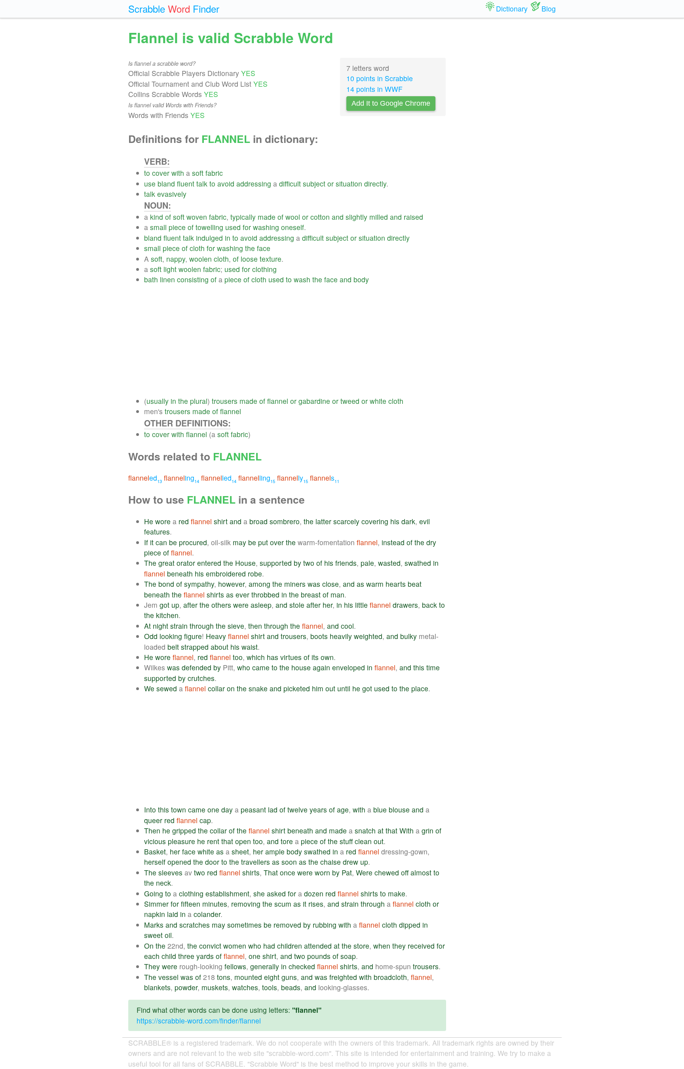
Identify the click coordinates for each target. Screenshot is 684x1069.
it (152, 542)
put (263, 542)
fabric (214, 173)
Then (152, 830)
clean (363, 841)
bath (151, 279)
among (259, 584)
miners (295, 584)
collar (216, 688)
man (337, 594)
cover (160, 173)
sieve (236, 626)
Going (153, 893)
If (146, 542)
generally (264, 966)
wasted (389, 563)
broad (258, 521)
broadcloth (390, 977)
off (404, 872)
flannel (277, 401)
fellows (235, 966)
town (178, 809)
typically (243, 217)
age (343, 809)
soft (197, 173)
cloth (197, 248)
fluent (185, 183)
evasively (171, 194)
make (396, 893)
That (271, 872)
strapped (195, 647)
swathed (418, 563)
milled (378, 217)
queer (153, 820)
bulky (408, 636)
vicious (155, 841)
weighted (368, 636)
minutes (214, 904)
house (301, 667)
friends (346, 563)
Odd (151, 636)
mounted (248, 977)
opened (179, 862)
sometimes (244, 925)
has (272, 657)
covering (374, 521)
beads (290, 987)
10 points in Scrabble (379, 78)
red (184, 521)
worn (322, 872)
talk (201, 183)
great (166, 563)
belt (173, 647)
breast (311, 594)
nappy (175, 259)
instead (393, 542)
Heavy (216, 636)
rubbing (324, 925)
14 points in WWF (374, 89)
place (419, 688)
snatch (365, 830)
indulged (209, 238)
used (233, 227)
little (361, 605)
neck (163, 883)
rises (315, 904)
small (158, 227)
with (177, 173)
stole (296, 605)
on (231, 688)
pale (367, 563)
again (321, 667)
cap (205, 820)
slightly (356, 217)
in (227, 238)
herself (154, 862)
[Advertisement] (295, 340)
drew (350, 862)
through (202, 626)
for (247, 227)
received (421, 946)
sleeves (170, 872)
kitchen (167, 615)
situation (349, 183)
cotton (320, 217)
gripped (184, 830)
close (330, 584)
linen (167, 279)
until (343, 688)
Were (364, 872)
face (263, 248)
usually (157, 401)
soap (348, 956)
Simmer (156, 904)
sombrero (285, 521)
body (361, 279)
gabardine (314, 401)
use (150, 183)
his (394, 521)
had (269, 946)
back (429, 605)
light (170, 269)
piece (177, 227)
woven (196, 217)
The (150, 563)
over (277, 542)
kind (156, 217)
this (418, 667)
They (152, 966)
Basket (155, 851)
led (218, 478)
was (314, 584)
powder (186, 987)
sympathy (199, 584)
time (433, 667)
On (149, 946)
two (308, 563)
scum (282, 904)
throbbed (265, 594)
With (406, 830)
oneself (292, 227)
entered (209, 563)
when (381, 946)
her (327, 605)
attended (318, 946)
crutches (201, 678)
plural (198, 401)
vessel (168, 977)
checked (302, 966)
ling (256, 478)
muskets (214, 987)
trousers (225, 401)
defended (196, 667)
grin (427, 830)
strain (179, 626)
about (219, 647)
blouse (399, 809)
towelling (209, 227)
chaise (330, 862)
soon (289, 862)
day (227, 809)
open (243, 841)
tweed (349, 401)
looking (171, 636)
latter (323, 521)
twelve (297, 809)
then (255, 626)
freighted (343, 977)
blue (380, 809)
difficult (290, 183)
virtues (291, 657)
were (241, 605)
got (164, 605)
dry (431, 542)
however (231, 584)
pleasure (181, 841)
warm (375, 584)
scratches (194, 925)
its (315, 657)
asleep (261, 605)
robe (255, 573)
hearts (396, 584)
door (212, 862)
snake (258, 688)
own (327, 657)
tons (223, 977)
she (259, 893)
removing (245, 904)
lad (272, 809)
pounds (319, 956)
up (175, 605)
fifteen (190, 904)
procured (193, 542)
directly (375, 183)
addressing (253, 183)
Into (150, 809)
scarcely (346, 521)
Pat (347, 872)
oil (168, 935)
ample (275, 851)
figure (193, 636)
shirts (215, 594)
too (238, 657)
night (160, 626)
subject (314, 183)
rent (213, 841)
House (245, 563)
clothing (264, 269)
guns (289, 977)
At (147, 626)
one (213, 809)
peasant (253, 809)
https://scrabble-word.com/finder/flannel (199, 1020)
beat (415, 584)
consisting (193, 279)
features (157, 531)
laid (172, 914)
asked (276, 893)
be (173, 542)
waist (249, 647)
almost (420, 872)
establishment (227, 893)
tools (269, 987)
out (330, 688)
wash (302, 279)
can (161, 542)
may (239, 542)
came (261, 667)
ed (145, 478)
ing (181, 478)
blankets (157, 987)
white (378, 401)
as (360, 584)
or (330, 183)
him (317, 688)
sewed (166, 688)
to (147, 173)
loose (249, 259)
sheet (240, 851)
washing (266, 227)
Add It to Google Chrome (391, 103)
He (148, 521)
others (221, 605)
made (267, 217)
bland (166, 183)
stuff (346, 841)
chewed (386, 872)
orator (186, 563)
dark (408, 521)
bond (166, 584)
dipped (409, 925)
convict (210, 946)
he (356, 688)
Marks (153, 925)
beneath (180, 573)
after (190, 605)
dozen (313, 893)
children (289, 946)
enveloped (348, 667)
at (381, 830)
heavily (341, 636)
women (234, 946)
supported (276, 563)
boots (319, 636)
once (287, 872)
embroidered (226, 573)
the (250, 248)
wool (292, 217)
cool (347, 626)
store (361, 946)
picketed (296, 688)
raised (413, 217)
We (149, 688)
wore (163, 521)
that (391, 830)
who (243, 667)
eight (271, 977)
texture (270, 259)
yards (205, 956)
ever (242, 594)
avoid (225, 183)
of (168, 217)
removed (287, 925)
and (338, 217)
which (256, 657)
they (399, 946)
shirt (221, 521)
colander (207, 914)
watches (245, 987)
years (318, 809)
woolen (200, 259)
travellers (255, 862)
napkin (154, 914)
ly (292, 478)
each (152, 956)
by (297, 563)
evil (424, 521)
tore (287, 841)
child (169, 956)
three (186, 956)
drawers (405, 605)
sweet (153, 935)
